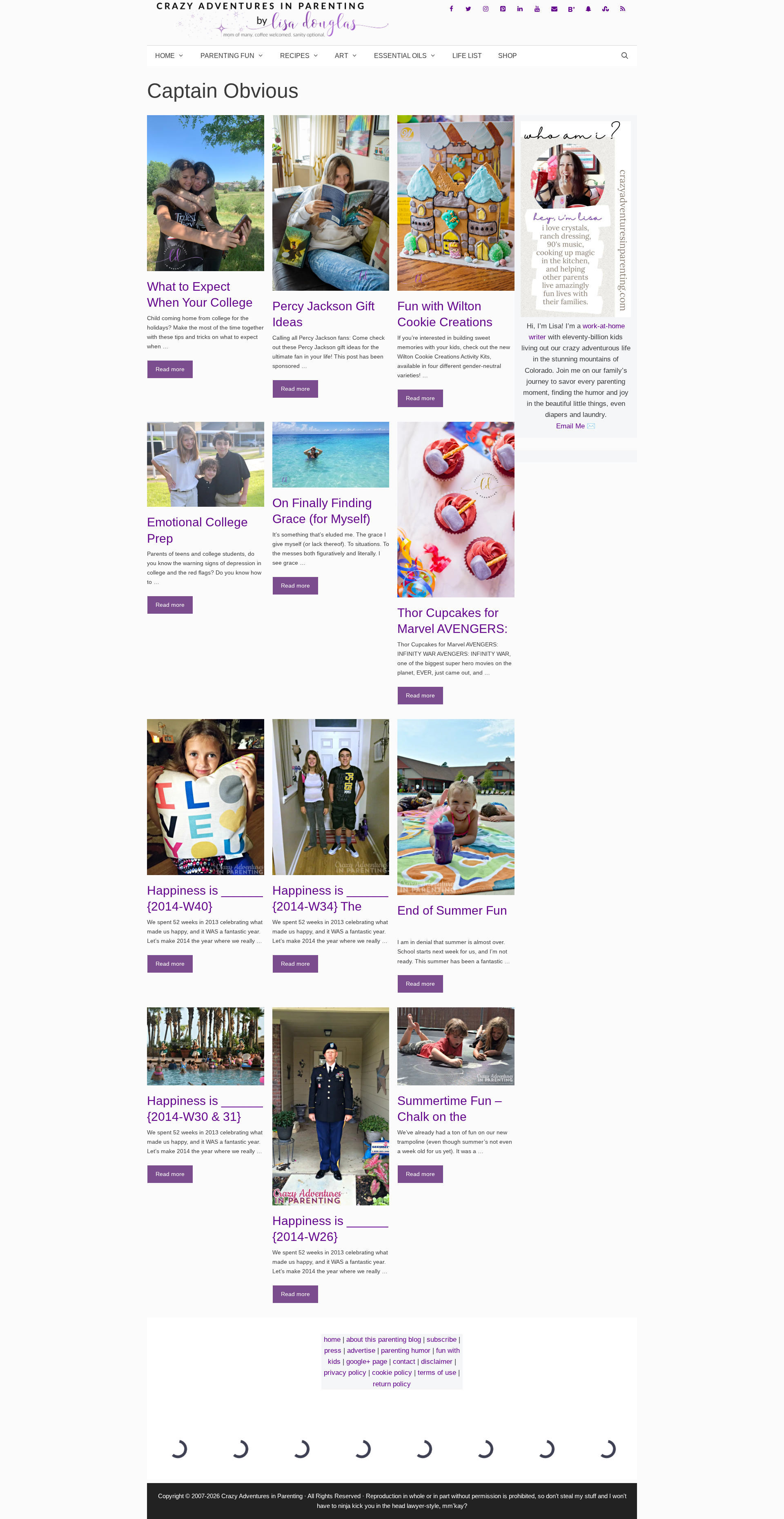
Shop (507, 55)
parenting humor (405, 1350)
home (332, 1339)
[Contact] (554, 9)
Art (341, 55)
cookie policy (392, 1372)
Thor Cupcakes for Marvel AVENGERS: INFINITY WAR (452, 629)
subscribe (442, 1339)
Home (165, 55)
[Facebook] (451, 9)
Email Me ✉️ (575, 426)
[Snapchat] (588, 9)
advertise (361, 1350)
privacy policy (345, 1372)
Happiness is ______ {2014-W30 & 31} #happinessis (205, 1117)
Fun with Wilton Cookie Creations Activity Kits (444, 322)
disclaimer (436, 1361)
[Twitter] (468, 9)
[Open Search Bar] (624, 56)
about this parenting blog (383, 1339)
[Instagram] (485, 9)
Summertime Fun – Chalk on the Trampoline (449, 1117)
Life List (467, 55)
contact (404, 1361)
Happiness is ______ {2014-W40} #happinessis (205, 906)
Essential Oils (400, 55)
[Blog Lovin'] (571, 9)
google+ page (366, 1361)
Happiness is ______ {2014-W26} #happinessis (330, 1237)
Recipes (295, 55)
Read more (170, 369)
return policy (392, 1384)
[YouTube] (537, 9)
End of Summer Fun (452, 910)
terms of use (437, 1372)
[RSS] (623, 9)
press (332, 1350)
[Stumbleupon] (605, 9)
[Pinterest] (503, 9)
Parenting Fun (227, 55)
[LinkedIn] (520, 9)
